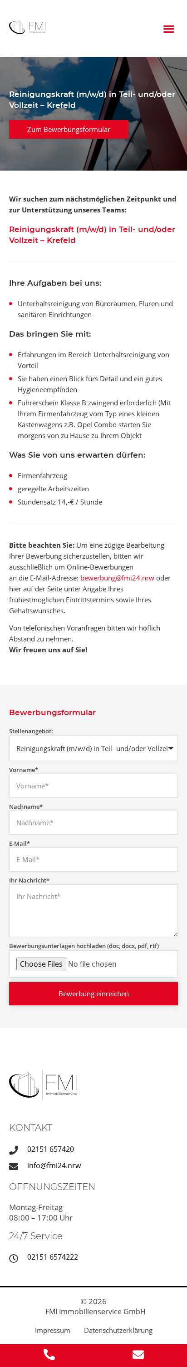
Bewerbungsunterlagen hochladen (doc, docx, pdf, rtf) (84, 946)
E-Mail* (19, 843)
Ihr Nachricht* (29, 880)
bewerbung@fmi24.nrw (117, 577)
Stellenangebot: (31, 731)
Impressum (52, 1330)
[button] (169, 28)
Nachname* (26, 806)
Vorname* (23, 770)
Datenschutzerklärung (118, 1330)
